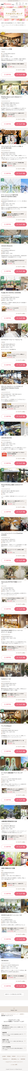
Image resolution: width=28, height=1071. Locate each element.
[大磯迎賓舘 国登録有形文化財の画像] (14, 812)
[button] (14, 1027)
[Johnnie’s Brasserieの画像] (14, 237)
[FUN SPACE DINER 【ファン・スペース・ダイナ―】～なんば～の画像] (14, 621)
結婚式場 (21, 1014)
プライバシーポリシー (21, 1056)
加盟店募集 (23, 1059)
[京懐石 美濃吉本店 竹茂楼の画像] (14, 859)
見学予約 (8, 74)
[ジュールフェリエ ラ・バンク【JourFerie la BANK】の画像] (14, 524)
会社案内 (4, 1056)
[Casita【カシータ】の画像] (14, 670)
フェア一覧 (22, 74)
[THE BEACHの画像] (14, 951)
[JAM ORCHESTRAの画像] (14, 429)
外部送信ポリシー (6, 1059)
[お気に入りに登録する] (25, 47)
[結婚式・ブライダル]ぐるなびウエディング (9, 1014)
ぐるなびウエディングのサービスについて (13, 1061)
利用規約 (9, 1056)
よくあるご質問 (14, 1064)
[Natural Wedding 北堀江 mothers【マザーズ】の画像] (14, 476)
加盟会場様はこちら (15, 1059)
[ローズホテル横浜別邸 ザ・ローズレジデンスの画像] (14, 764)
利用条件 (14, 1056)
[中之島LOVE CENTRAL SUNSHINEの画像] (14, 284)
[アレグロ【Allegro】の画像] (14, 717)
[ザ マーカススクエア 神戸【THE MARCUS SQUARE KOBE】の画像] (14, 186)
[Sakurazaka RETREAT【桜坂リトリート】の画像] (14, 573)
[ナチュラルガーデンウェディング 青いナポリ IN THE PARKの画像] (14, 137)
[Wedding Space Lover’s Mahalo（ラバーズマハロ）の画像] (14, 88)
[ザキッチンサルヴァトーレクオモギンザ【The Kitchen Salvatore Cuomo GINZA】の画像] (14, 377)
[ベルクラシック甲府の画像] (14, 40)
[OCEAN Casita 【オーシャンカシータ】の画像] (14, 906)
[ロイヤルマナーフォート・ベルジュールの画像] (14, 330)
